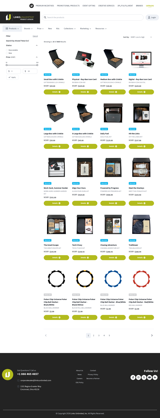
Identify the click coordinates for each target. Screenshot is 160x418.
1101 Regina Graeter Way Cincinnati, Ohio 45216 (30, 388)
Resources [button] (100, 28)
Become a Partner (93, 378)
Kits (57, 28)
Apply (13, 77)
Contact (93, 370)
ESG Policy (80, 382)
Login (153, 17)
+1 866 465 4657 (28, 374)
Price (10, 57)
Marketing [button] (84, 28)
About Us (79, 370)
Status (9, 45)
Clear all (35, 36)
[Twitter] (144, 377)
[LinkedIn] (155, 377)
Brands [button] (27, 28)
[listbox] (142, 37)
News (80, 374)
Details (55, 92)
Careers (79, 378)
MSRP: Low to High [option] (137, 37)
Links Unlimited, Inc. (79, 413)
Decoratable (13, 50)
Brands (139, 5)
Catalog (150, 5)
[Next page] (152, 335)
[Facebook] (133, 377)
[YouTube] (149, 377)
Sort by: (126, 37)
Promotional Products (68, 5)
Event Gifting (89, 5)
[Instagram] (138, 377)
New (50, 28)
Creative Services (106, 5)
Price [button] (39, 28)
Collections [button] (68, 28)
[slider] (6, 65)
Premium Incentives (45, 5)
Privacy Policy (93, 374)
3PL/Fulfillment (125, 5)
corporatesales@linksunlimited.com (35, 380)
